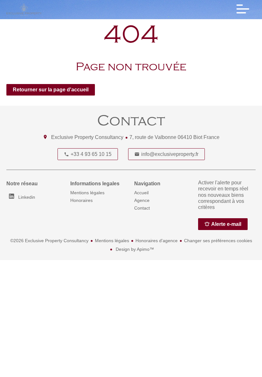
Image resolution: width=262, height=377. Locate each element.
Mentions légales (112, 240)
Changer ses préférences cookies (218, 240)
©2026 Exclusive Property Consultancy (49, 240)
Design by (134, 249)
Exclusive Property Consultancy (87, 137)
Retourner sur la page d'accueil (51, 89)
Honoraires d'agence (156, 240)
